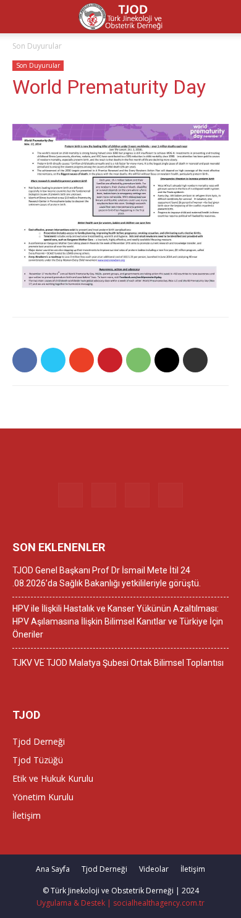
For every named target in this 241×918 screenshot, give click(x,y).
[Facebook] (70, 495)
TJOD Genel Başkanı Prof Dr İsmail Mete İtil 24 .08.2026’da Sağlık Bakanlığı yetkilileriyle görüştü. (106, 576)
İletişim (26, 815)
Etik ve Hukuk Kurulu (52, 778)
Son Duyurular (37, 46)
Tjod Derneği (38, 741)
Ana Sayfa (53, 869)
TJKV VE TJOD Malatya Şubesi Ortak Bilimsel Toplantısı (118, 663)
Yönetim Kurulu (43, 797)
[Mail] (137, 495)
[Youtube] (170, 495)
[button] (223, 16)
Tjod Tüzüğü (37, 760)
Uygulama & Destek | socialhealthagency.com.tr (120, 903)
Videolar (154, 869)
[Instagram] (103, 495)
